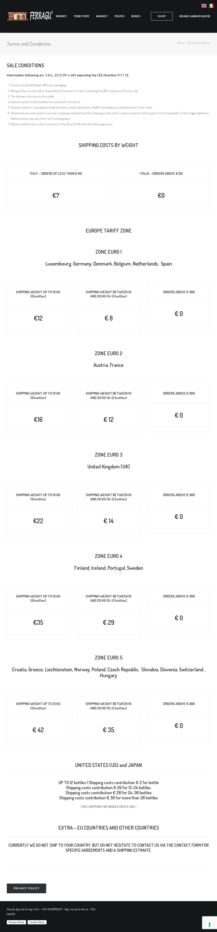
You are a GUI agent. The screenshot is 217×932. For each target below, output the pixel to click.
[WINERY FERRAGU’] (30, 16)
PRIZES (120, 16)
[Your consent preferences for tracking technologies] (210, 925)
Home (180, 42)
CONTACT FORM (187, 845)
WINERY (61, 16)
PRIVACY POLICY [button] (26, 888)
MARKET (102, 16)
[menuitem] (61, 16)
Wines (135, 16)
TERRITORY (81, 16)
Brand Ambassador (194, 16)
